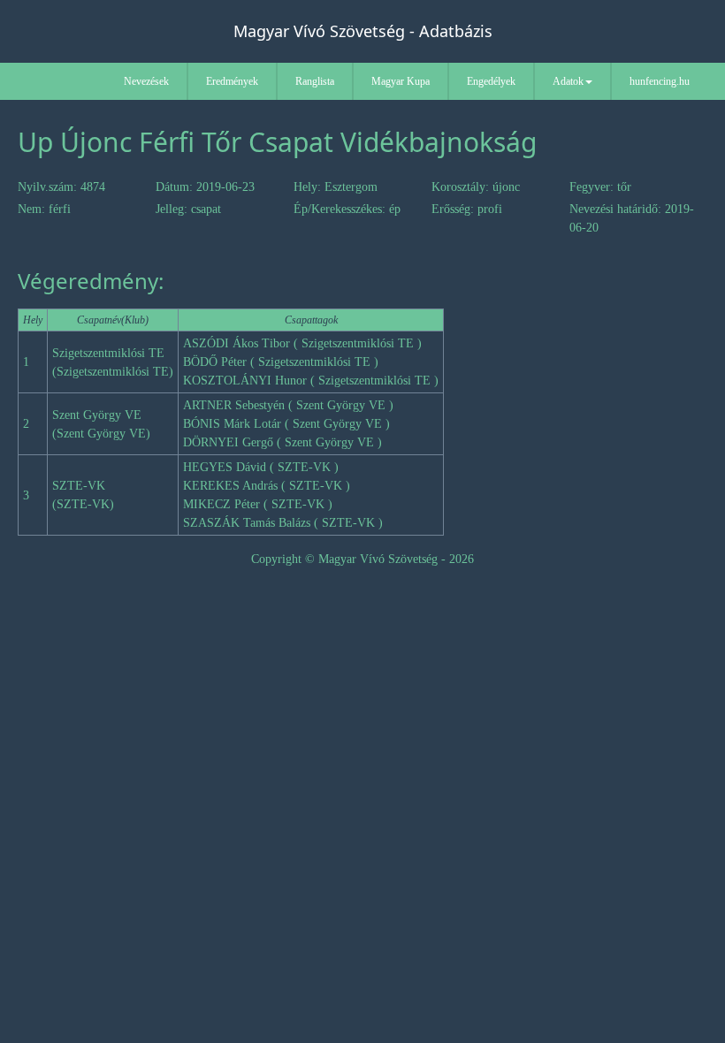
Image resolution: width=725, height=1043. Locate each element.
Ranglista (314, 81)
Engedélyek (491, 81)
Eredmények (232, 81)
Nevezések (146, 81)
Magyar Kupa (400, 81)
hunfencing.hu (660, 81)
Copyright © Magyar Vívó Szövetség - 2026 (362, 559)
